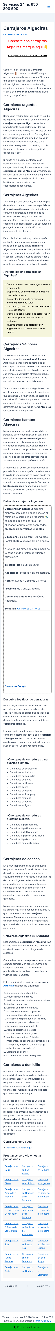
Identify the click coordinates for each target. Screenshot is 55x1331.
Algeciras (8, 985)
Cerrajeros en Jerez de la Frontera (44, 1210)
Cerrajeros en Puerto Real (27, 1244)
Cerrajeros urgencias (27, 55)
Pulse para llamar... (29, 1327)
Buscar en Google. (16, 686)
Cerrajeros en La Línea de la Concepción (12, 1210)
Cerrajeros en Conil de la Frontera (44, 1193)
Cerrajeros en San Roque (43, 1258)
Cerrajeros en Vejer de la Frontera (43, 1227)
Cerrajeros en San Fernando (27, 1258)
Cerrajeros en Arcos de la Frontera (11, 1193)
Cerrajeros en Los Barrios (27, 1170)
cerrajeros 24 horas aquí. (19, 1147)
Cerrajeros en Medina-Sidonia (44, 1244)
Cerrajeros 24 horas (28, 608)
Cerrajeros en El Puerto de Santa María (11, 1227)
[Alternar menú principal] (49, 6)
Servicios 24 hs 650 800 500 (20, 6)
